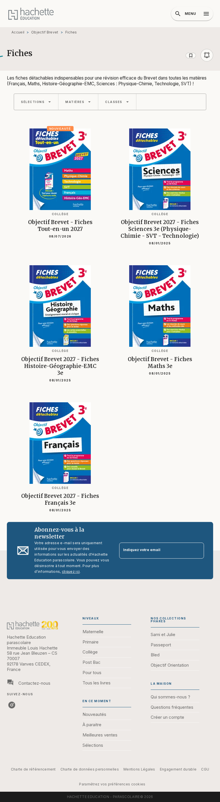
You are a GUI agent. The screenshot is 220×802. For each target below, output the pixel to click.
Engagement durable (178, 769)
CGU (205, 769)
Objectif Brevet (44, 32)
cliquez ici (71, 571)
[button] (199, 55)
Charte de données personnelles (89, 769)
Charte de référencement (33, 769)
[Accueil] (31, 13)
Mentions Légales (139, 769)
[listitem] (12, 705)
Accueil (17, 32)
